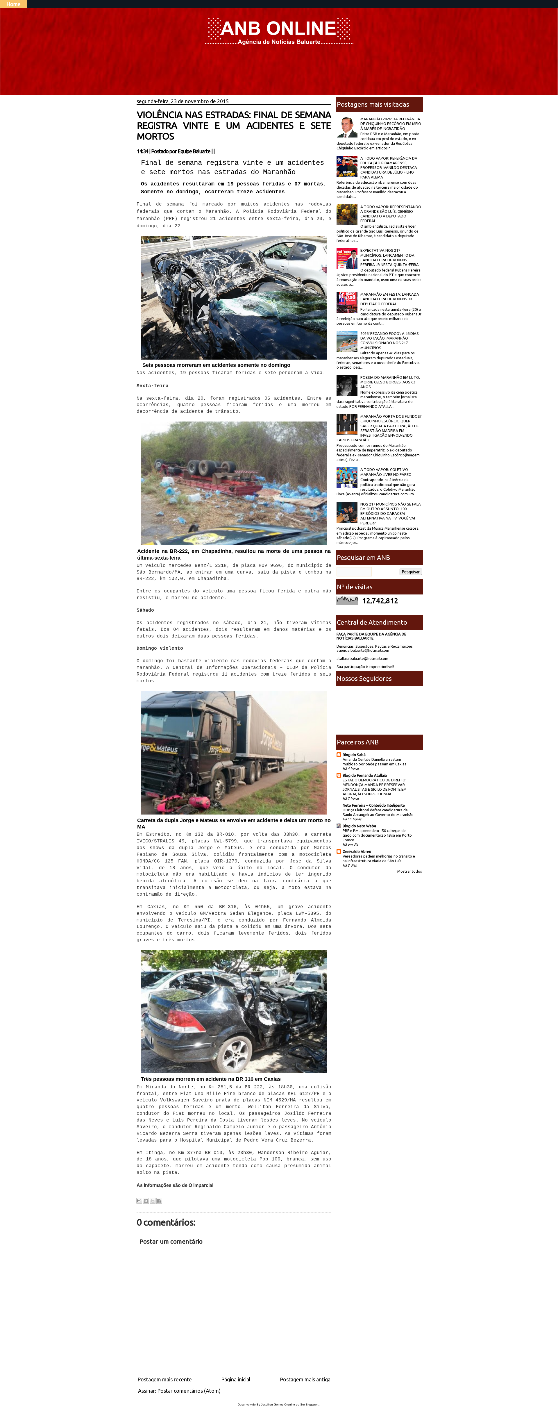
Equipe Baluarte (194, 151)
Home (13, 4)
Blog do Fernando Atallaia (365, 775)
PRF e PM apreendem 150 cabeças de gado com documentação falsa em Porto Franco (377, 835)
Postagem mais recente (164, 1379)
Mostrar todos (409, 871)
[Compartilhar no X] (152, 1201)
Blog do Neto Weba (359, 826)
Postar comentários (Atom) (189, 1391)
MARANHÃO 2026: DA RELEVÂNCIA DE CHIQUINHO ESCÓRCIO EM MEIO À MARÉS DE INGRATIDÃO (390, 124)
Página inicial (236, 1379)
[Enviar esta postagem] (216, 151)
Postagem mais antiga (305, 1379)
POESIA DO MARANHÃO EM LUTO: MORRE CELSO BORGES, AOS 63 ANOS (390, 382)
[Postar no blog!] (146, 1201)
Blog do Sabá (354, 755)
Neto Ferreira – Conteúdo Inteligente (374, 805)
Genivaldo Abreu (357, 851)
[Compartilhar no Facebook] (159, 1201)
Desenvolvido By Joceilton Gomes (260, 1404)
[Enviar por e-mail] (139, 1201)
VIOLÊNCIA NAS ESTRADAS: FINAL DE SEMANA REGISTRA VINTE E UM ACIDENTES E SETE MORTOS (234, 125)
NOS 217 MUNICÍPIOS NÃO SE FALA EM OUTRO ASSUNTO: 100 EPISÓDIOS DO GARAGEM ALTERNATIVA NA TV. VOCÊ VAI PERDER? (390, 513)
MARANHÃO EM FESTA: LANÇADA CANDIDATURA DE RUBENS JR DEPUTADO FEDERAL (389, 299)
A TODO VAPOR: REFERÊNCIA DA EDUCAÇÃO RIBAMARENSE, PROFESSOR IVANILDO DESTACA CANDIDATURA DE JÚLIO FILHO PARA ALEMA (388, 167)
